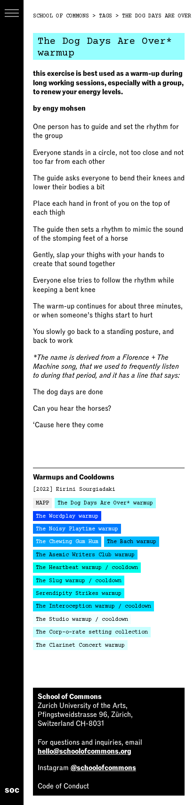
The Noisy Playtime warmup (77, 529)
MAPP (42, 503)
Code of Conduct (63, 786)
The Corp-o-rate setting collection (92, 632)
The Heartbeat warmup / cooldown (87, 568)
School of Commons (61, 16)
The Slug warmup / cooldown (78, 581)
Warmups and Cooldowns (73, 477)
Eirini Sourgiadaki (85, 490)
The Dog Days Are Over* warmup (105, 503)
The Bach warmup (131, 542)
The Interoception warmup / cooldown (93, 606)
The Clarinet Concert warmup (80, 645)
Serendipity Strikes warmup (78, 594)
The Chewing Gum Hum (67, 542)
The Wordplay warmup (67, 516)
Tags (105, 16)
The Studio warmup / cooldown (82, 620)
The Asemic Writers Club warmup (85, 555)
